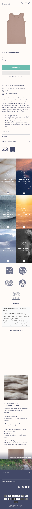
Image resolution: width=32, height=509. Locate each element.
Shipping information (9, 141)
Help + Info (5, 472)
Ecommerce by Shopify (18, 506)
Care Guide (5, 132)
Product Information (8, 481)
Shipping (4, 60)
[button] (16, 73)
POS (10, 506)
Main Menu (5, 477)
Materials (5, 136)
